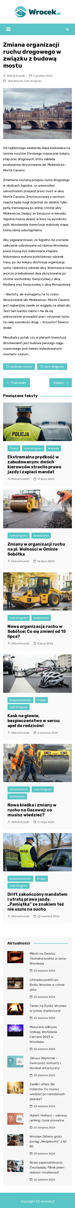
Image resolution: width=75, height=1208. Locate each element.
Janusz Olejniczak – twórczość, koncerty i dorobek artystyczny (45, 1063)
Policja (14, 448)
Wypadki (53, 448)
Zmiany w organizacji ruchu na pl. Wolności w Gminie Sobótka (36, 549)
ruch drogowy (33, 80)
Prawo (41, 878)
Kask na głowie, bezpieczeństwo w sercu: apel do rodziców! (34, 720)
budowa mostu (21, 367)
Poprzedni (18, 383)
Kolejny (59, 383)
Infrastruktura (19, 789)
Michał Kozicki (16, 75)
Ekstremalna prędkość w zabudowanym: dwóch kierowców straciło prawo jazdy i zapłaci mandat (34, 464)
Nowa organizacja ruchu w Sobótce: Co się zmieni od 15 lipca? (37, 631)
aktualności (15, 80)
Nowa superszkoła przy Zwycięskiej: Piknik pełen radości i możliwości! (47, 1167)
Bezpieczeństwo (20, 700)
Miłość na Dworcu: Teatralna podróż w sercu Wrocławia (48, 958)
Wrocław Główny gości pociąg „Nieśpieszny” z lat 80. (48, 1141)
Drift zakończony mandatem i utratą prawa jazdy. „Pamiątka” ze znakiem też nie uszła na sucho (38, 902)
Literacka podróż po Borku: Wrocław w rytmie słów (47, 985)
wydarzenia (41, 535)
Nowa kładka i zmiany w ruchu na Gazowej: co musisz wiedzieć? (32, 810)
